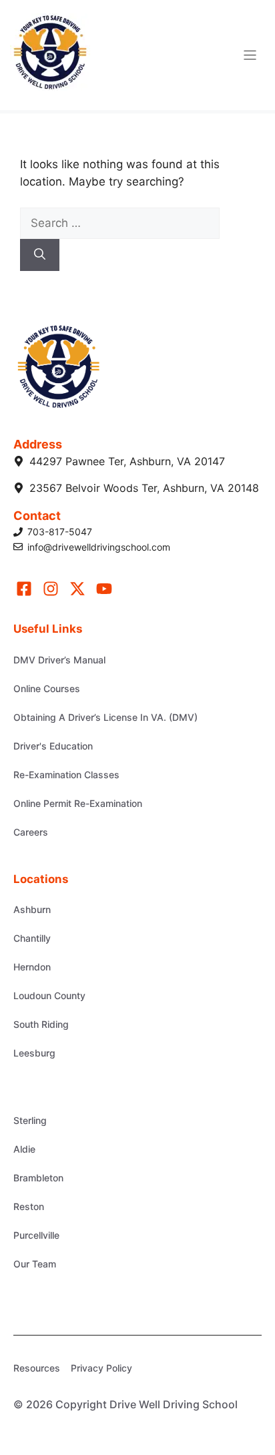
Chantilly (32, 938)
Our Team (34, 1263)
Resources (36, 1368)
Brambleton (38, 1177)
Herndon (32, 966)
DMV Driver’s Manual (59, 659)
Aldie (24, 1149)
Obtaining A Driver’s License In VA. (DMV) (105, 717)
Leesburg (34, 1053)
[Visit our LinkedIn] (104, 588)
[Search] (39, 255)
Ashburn (32, 909)
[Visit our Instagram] (50, 588)
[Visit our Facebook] (24, 588)
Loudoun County (49, 995)
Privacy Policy (101, 1368)
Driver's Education (53, 746)
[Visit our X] (77, 588)
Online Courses (46, 688)
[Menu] (250, 55)
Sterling (30, 1120)
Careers (30, 832)
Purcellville (36, 1235)
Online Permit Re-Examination (77, 803)
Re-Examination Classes (66, 774)
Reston (28, 1206)
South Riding (41, 1024)
